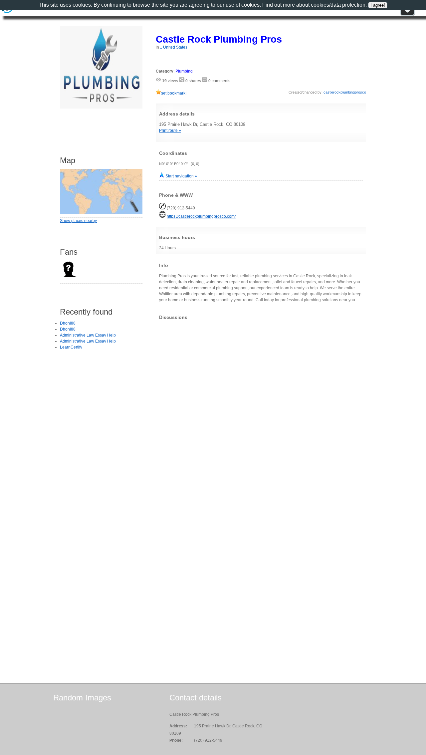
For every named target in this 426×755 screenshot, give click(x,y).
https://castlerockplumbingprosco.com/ (201, 216)
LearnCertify (71, 347)
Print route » (170, 130)
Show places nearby (78, 220)
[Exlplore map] (101, 212)
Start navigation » (181, 176)
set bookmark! (173, 93)
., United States (173, 47)
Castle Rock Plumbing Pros (219, 39)
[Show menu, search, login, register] (407, 14)
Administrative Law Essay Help (88, 335)
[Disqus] (261, 408)
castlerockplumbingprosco (344, 92)
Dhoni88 (68, 323)
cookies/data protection (338, 5)
